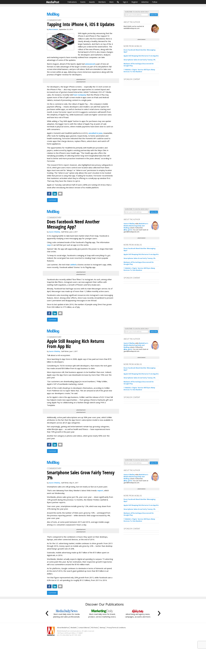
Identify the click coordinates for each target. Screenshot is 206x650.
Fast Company (79, 95)
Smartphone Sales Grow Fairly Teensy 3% (139, 60)
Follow (154, 2)
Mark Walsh (53, 29)
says (49, 245)
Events (82, 2)
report (100, 490)
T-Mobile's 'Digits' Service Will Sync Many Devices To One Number (139, 71)
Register (134, 2)
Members (102, 2)
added (73, 264)
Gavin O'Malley (54, 232)
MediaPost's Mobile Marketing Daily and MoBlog (136, 226)
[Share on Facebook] (49, 194)
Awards (92, 2)
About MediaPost (63, 628)
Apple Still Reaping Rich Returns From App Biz (141, 56)
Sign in (125, 2)
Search (118, 2)
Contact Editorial (83, 628)
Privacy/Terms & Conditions (116, 628)
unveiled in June (95, 133)
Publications (72, 2)
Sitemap (102, 628)
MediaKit (73, 628)
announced (90, 64)
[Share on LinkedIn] (54, 194)
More (111, 2)
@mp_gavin (128, 230)
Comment (52, 200)
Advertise (145, 2)
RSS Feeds (94, 628)
